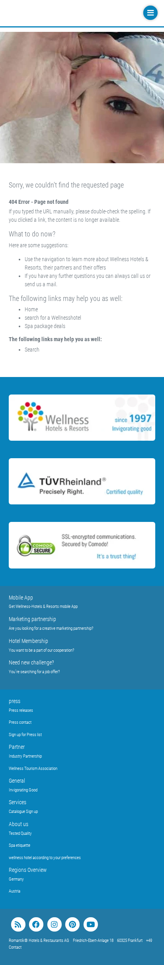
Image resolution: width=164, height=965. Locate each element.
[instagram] (54, 924)
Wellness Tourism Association (33, 768)
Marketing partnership (32, 619)
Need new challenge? (31, 662)
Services (17, 802)
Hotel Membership (28, 641)
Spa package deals (45, 326)
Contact (15, 947)
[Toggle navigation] (149, 13)
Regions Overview (28, 870)
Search (32, 349)
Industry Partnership (25, 756)
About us (18, 824)
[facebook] (36, 924)
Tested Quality (20, 833)
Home (31, 309)
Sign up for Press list (25, 734)
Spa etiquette (19, 845)
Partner (17, 747)
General (17, 780)
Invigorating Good (23, 790)
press (14, 701)
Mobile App (21, 597)
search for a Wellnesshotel (53, 318)
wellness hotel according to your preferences (45, 857)
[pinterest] (72, 924)
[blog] (18, 924)
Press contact (20, 722)
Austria (14, 891)
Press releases (21, 710)
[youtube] (90, 924)
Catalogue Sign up (23, 811)
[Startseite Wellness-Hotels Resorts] (56, 13)
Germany (16, 879)
